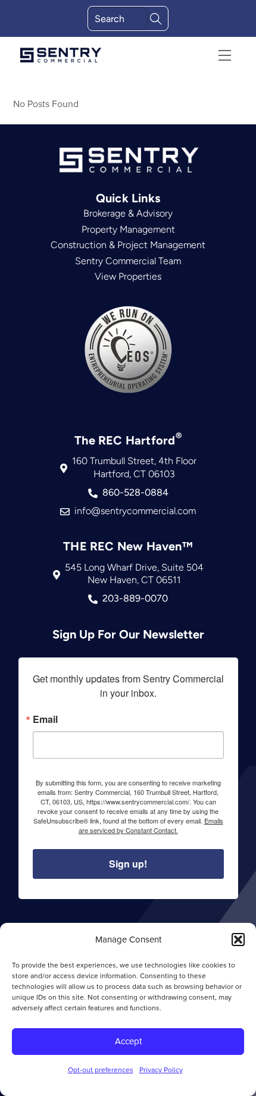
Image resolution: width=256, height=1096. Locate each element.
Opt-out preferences (100, 1069)
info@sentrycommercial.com (135, 510)
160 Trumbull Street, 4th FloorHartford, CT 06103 (134, 467)
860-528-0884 (135, 492)
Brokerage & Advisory (128, 213)
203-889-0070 (135, 598)
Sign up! (128, 863)
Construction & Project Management (128, 244)
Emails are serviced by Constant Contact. (151, 825)
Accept (128, 1041)
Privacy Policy (161, 1069)
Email (45, 719)
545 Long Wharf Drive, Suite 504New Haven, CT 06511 (134, 574)
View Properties (128, 276)
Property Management (128, 229)
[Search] (156, 17)
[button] (238, 939)
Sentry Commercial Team (128, 261)
